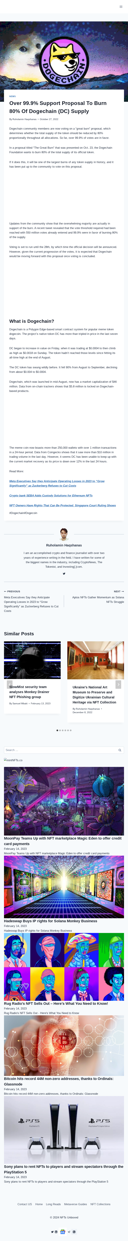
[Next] (118, 684)
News (12, 96)
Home (39, 1204)
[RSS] (74, 1232)
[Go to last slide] (9, 684)
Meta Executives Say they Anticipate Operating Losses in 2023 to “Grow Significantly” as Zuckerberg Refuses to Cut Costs (31, 601)
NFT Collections (100, 1204)
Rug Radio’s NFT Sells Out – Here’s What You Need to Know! (56, 1003)
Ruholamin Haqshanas (24, 119)
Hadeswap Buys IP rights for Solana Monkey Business (50, 921)
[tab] (57, 730)
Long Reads (53, 1204)
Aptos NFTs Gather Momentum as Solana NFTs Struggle (98, 597)
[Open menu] (121, 6)
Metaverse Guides (75, 1204)
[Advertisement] (64, 197)
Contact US (25, 1204)
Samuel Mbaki (20, 703)
